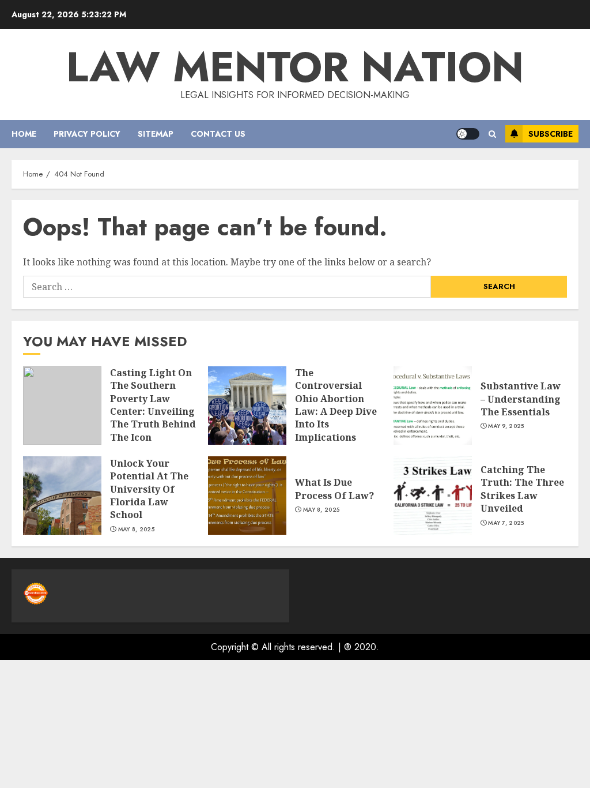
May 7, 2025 (506, 523)
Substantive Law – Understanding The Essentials (521, 399)
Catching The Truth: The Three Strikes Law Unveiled (522, 489)
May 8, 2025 (136, 530)
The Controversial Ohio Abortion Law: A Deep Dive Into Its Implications (336, 405)
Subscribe (550, 134)
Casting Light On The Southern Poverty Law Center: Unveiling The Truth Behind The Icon (153, 405)
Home (24, 134)
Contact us (218, 134)
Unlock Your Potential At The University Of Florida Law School (149, 489)
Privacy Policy (87, 134)
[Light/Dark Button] (467, 134)
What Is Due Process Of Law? (334, 488)
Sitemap (155, 134)
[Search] (492, 134)
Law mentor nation (295, 67)
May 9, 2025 (506, 426)
